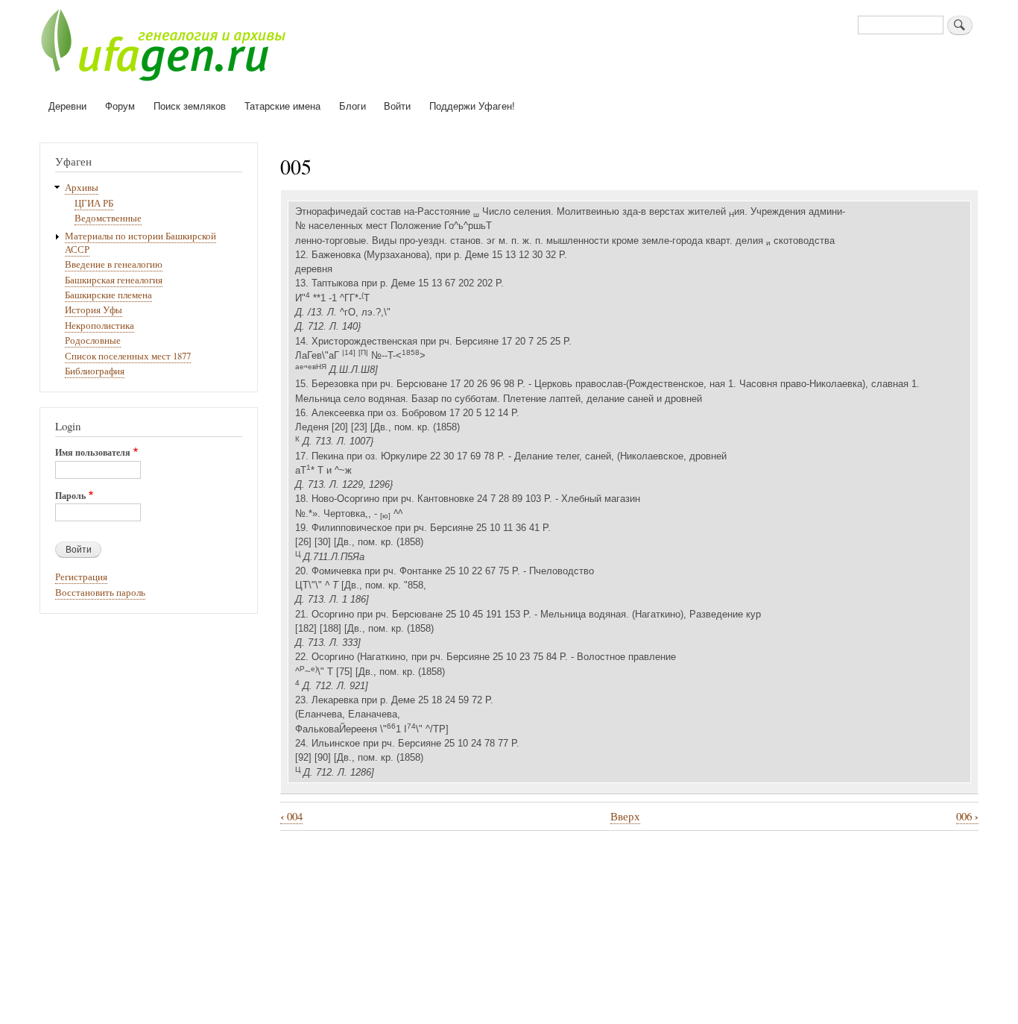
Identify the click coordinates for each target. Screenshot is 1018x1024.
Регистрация (81, 577)
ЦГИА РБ (94, 203)
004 (291, 816)
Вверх (625, 815)
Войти (397, 105)
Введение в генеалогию (113, 264)
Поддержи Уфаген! (472, 105)
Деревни (67, 105)
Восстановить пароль (100, 592)
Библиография (94, 371)
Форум (120, 105)
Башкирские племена (108, 295)
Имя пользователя (92, 453)
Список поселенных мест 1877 (128, 356)
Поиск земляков (190, 105)
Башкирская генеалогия (113, 280)
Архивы (81, 187)
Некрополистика (99, 325)
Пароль (70, 496)
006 (967, 816)
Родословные (93, 340)
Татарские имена (282, 105)
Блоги (352, 105)
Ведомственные (108, 218)
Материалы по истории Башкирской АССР (140, 243)
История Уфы (93, 310)
